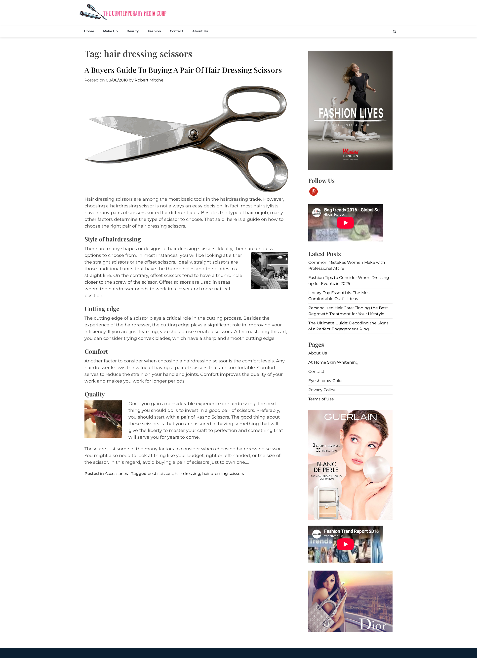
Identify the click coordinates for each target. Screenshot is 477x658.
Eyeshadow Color (325, 380)
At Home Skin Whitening (333, 362)
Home (89, 31)
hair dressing (187, 473)
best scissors (160, 473)
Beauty (133, 31)
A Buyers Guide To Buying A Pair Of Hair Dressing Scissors (183, 70)
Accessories (116, 473)
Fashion (154, 31)
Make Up (110, 31)
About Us (200, 31)
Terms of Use (321, 399)
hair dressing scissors (223, 473)
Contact (176, 31)
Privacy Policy (321, 389)
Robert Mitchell (150, 80)
